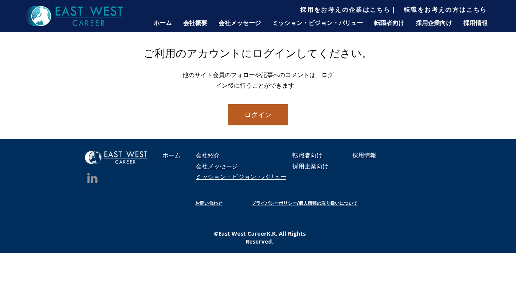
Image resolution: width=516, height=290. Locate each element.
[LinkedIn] (92, 178)
